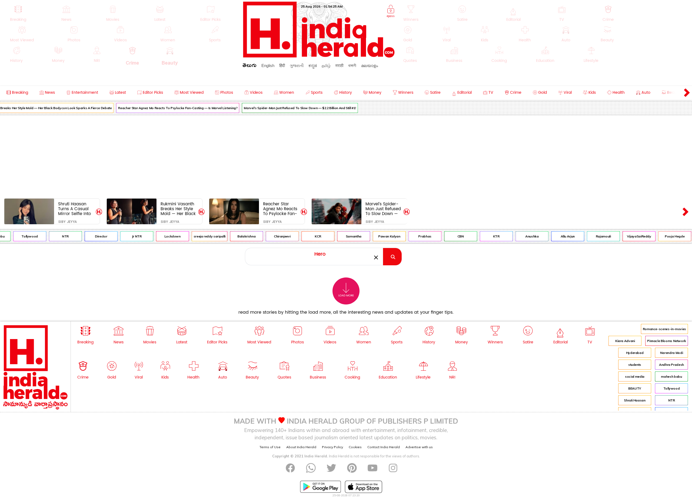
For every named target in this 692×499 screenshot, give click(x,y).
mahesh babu (671, 376)
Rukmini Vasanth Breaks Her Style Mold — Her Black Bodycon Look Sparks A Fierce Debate (178, 209)
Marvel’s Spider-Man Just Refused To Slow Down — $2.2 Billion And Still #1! (294, 108)
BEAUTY (634, 388)
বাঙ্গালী (352, 65)
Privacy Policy (332, 447)
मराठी (339, 65)
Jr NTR (130, 236)
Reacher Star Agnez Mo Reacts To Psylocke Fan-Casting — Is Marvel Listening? (171, 108)
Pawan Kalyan (383, 236)
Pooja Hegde (668, 236)
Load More (346, 295)
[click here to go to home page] (318, 56)
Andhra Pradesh (671, 365)
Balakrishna (240, 236)
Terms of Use (270, 447)
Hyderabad (635, 353)
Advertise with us (419, 447)
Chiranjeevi (276, 236)
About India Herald (301, 447)
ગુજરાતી (297, 65)
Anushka (525, 236)
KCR (311, 236)
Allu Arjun (561, 236)
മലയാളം (369, 65)
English (267, 65)
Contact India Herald (383, 447)
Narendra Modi (671, 353)
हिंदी (282, 65)
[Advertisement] (346, 155)
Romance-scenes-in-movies (664, 329)
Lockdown (166, 236)
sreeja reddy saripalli (203, 236)
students (634, 365)
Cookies (355, 447)
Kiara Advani (625, 341)
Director (95, 236)
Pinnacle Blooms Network (666, 341)
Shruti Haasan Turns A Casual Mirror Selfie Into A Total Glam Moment (74, 209)
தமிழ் (326, 65)
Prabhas (418, 236)
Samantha (347, 236)
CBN (454, 236)
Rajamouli (597, 236)
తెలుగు (249, 66)
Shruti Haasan (634, 400)
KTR (490, 236)
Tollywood (23, 236)
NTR (59, 236)
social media (634, 376)
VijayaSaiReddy (633, 236)
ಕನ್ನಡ (312, 65)
